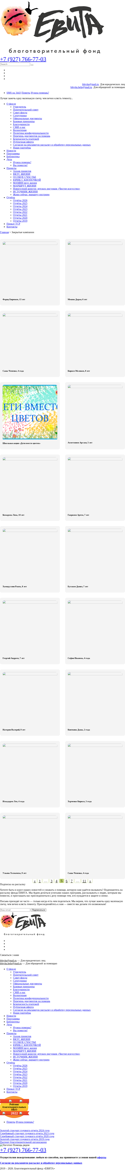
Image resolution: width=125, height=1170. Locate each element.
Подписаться (38, 910)
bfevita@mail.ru (90, 84)
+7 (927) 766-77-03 (23, 59)
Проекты (11, 168)
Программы (13, 153)
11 (84, 881)
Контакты (12, 226)
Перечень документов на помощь (31, 136)
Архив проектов (22, 171)
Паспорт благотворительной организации (23, 1142)
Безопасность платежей (26, 139)
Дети (9, 159)
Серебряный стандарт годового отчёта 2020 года (27, 1136)
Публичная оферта (23, 141)
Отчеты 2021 (20, 215)
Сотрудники (20, 115)
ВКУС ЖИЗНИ (21, 174)
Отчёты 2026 (20, 200)
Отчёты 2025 (20, 203)
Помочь (25, 92)
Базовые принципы (24, 121)
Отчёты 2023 (20, 209)
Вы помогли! (20, 165)
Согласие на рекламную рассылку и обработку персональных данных (52, 144)
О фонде (11, 103)
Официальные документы (27, 118)
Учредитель (19, 106)
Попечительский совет (25, 109)
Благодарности (21, 124)
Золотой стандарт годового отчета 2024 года (24, 1130)
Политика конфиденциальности (31, 133)
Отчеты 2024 (20, 206)
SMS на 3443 (14, 92)
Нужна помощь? (40, 92)
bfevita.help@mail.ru (81, 87)
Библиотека (13, 156)
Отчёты (11, 197)
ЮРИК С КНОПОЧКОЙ (27, 179)
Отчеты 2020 (20, 218)
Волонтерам (20, 130)
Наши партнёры (22, 147)
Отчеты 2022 (20, 212)
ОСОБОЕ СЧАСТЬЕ (24, 177)
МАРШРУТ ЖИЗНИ (24, 185)
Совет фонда (20, 112)
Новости (11, 150)
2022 (14, 1113)
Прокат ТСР (13, 223)
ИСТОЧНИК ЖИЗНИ (25, 191)
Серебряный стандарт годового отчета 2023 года (27, 1133)
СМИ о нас (19, 127)
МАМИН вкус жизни (25, 182)
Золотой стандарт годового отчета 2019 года (24, 1139)
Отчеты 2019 (20, 220)
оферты (101, 1157)
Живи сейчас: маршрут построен (31, 194)
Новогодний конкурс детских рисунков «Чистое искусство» (46, 188)
